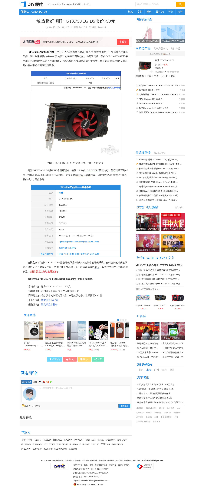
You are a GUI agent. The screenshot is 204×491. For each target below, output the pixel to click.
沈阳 (138, 275)
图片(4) (160, 11)
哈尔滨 (139, 270)
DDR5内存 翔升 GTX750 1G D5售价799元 (160, 279)
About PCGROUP (48, 460)
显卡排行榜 (26, 440)
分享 (100, 359)
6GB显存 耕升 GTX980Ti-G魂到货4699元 (158, 159)
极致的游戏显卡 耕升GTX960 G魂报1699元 (159, 168)
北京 (141, 369)
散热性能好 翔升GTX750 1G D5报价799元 (160, 275)
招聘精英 (128, 460)
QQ (40, 382)
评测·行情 (94, 254)
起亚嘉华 (140, 413)
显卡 (63, 4)
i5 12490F (84, 444)
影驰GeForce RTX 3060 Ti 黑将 (154, 108)
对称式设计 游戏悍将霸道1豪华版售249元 (158, 191)
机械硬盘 (73, 449)
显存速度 (116, 170)
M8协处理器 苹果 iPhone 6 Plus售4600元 (158, 182)
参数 (139, 11)
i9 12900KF (62, 444)
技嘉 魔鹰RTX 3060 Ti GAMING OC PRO (158, 112)
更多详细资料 (46, 254)
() (56, 359)
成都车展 (140, 408)
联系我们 (111, 460)
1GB (88, 170)
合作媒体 (85, 460)
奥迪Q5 (149, 417)
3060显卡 (48, 449)
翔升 (59, 52)
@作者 (37, 406)
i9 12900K (26, 444)
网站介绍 (59, 460)
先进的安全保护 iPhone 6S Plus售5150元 (158, 186)
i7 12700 (73, 444)
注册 (35, 382)
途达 (179, 408)
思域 (156, 417)
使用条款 (102, 460)
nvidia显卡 (110, 440)
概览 (130, 11)
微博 (44, 382)
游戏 (88, 175)
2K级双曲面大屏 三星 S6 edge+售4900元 (158, 200)
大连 (138, 279)
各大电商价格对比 (67, 248)
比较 (77, 254)
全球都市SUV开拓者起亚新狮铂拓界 (154, 393)
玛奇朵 (149, 413)
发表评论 (124, 406)
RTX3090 (57, 440)
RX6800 (68, 440)
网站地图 (136, 460)
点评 (180, 11)
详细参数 (140, 76)
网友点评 (84, 254)
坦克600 (139, 417)
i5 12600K (37, 444)
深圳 (164, 369)
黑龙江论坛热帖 (147, 207)
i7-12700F (26, 449)
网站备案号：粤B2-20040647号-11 (87, 477)
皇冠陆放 (157, 413)
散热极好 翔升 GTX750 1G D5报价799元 (162, 270)
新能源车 (156, 422)
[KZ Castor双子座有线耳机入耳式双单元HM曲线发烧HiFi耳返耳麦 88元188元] (98, 330)
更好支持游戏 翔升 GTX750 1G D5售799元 (160, 284)
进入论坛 (179, 207)
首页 (49, 4)
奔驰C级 (167, 413)
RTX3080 (47, 440)
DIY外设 (56, 4)
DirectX (79, 175)
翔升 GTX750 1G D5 (45, 83)
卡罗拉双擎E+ (166, 417)
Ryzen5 (37, 440)
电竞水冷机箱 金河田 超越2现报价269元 (157, 173)
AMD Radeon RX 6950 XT (151, 99)
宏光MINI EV (151, 408)
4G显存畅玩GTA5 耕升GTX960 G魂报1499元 (160, 164)
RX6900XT (78, 440)
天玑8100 (105, 444)
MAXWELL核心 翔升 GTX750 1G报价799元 (159, 265)
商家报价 (159, 68)
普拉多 (161, 408)
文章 (156, 76)
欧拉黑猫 (170, 408)
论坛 (173, 76)
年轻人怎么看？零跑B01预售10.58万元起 (156, 384)
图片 (61, 254)
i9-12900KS (117, 444)
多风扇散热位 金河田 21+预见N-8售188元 (158, 195)
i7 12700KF (49, 444)
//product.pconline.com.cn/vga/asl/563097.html (79, 242)
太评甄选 (30, 315)
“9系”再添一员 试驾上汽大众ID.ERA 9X (155, 389)
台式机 (100, 440)
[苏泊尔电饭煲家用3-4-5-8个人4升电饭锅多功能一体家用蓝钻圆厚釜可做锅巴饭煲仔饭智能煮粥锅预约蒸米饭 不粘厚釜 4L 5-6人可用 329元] (54, 330)
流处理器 (64, 170)
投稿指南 (94, 460)
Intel (88, 440)
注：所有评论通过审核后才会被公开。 (56, 388)
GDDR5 (95, 170)
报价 (149, 11)
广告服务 (76, 460)
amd (93, 440)
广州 (156, 369)
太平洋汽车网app (143, 422)
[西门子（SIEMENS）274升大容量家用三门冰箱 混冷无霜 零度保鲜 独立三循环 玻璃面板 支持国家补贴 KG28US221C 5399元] (33, 330)
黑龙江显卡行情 (79, 4)
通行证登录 (26, 382)
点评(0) (164, 76)
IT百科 (141, 316)
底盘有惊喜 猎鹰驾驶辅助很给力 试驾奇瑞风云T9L (160, 402)
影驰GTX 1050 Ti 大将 (149, 90)
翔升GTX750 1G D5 (34, 11)
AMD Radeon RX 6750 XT (151, 103)
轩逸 (176, 417)
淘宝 (47, 382)
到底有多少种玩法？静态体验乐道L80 (154, 398)
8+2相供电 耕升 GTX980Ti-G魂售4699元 (158, 177)
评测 (170, 11)
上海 (148, 369)
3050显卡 (37, 449)
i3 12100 (95, 444)
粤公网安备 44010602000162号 (90, 485)
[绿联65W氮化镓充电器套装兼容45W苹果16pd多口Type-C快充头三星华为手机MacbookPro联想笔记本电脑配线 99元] (76, 330)
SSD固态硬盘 (60, 449)
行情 (69, 4)
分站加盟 (119, 460)
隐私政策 (68, 460)
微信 (51, 382)
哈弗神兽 (177, 413)
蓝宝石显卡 (122, 440)
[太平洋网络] (59, 465)
